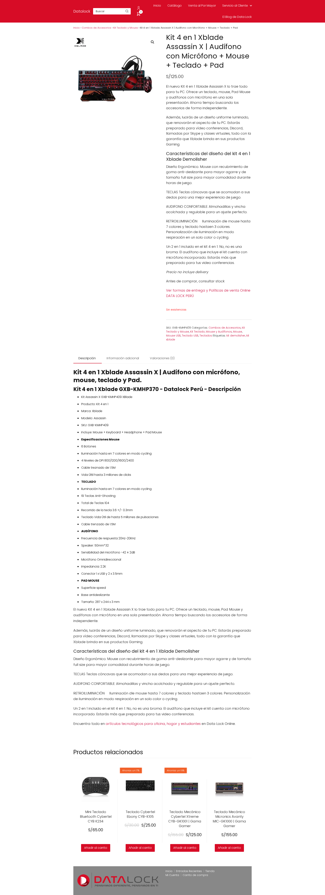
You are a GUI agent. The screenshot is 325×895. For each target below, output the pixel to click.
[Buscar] (127, 11)
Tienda (209, 871)
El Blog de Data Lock (237, 17)
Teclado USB (190, 335)
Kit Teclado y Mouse (125, 28)
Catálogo (174, 5)
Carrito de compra (195, 875)
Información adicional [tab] (123, 358)
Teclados (206, 335)
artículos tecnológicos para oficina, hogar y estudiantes (153, 723)
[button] (152, 42)
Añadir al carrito (95, 848)
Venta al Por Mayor (202, 5)
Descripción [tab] (87, 358)
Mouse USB (173, 335)
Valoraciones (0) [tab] (162, 358)
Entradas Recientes (189, 871)
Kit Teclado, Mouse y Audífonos (211, 331)
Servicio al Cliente (235, 5)
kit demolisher (235, 335)
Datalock (81, 11)
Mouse (237, 331)
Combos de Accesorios (96, 28)
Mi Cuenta (172, 875)
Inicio (157, 5)
